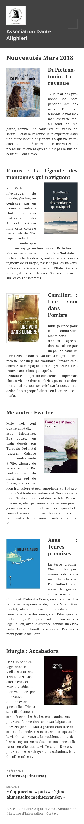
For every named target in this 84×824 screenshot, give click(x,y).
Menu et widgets (73, 28)
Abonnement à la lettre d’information (42, 811)
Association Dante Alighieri (28, 34)
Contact (52, 813)
